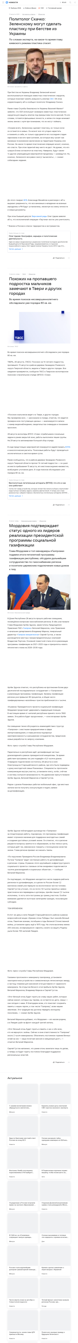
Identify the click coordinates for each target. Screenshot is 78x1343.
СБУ (51, 99)
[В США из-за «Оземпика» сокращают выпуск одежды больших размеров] (23, 1228)
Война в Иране (30, 8)
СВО (42, 8)
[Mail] (7, 2)
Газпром (27, 628)
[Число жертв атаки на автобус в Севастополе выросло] (23, 1293)
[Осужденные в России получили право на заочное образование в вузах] (23, 1196)
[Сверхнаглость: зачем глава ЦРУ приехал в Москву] (23, 1325)
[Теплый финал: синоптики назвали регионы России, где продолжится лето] (55, 1293)
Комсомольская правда (29, 521)
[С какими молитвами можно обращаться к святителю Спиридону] (23, 1099)
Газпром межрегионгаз (28, 635)
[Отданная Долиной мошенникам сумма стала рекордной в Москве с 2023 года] (55, 1196)
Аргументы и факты (28, 14)
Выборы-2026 (16, 8)
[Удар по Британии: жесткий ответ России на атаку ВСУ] (23, 1131)
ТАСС (24, 274)
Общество (41, 14)
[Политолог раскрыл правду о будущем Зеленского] (55, 1325)
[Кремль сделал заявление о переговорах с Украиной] (55, 1261)
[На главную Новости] (13, 2)
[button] (39, 66)
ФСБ (25, 200)
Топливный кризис (55, 8)
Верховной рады (39, 216)
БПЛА (67, 447)
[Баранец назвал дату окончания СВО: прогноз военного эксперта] (55, 1099)
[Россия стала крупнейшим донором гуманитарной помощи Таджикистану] (23, 1261)
